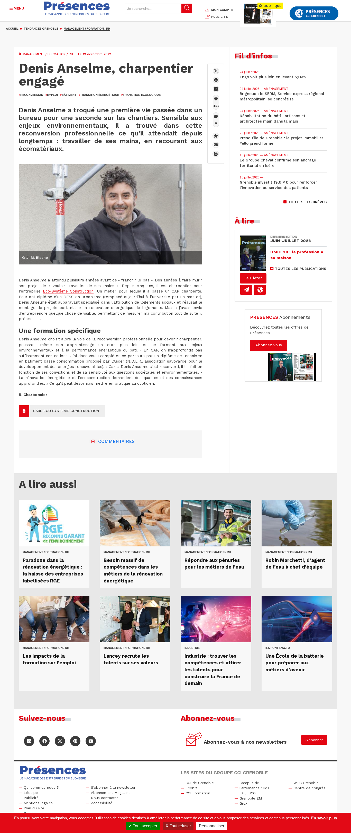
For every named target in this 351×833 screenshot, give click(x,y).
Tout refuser (180, 826)
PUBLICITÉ (219, 17)
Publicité (31, 798)
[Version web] (260, 290)
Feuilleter (253, 278)
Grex (243, 803)
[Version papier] (246, 290)
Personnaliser (211, 826)
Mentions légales (38, 803)
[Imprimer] (216, 154)
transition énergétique (99, 94)
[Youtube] (91, 741)
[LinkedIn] (29, 741)
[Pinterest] (75, 741)
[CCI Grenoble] (314, 13)
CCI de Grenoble (200, 783)
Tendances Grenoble (41, 28)
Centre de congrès (309, 788)
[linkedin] (216, 89)
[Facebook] (216, 80)
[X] (216, 71)
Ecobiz (191, 788)
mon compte (222, 10)
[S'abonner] (194, 740)
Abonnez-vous (268, 345)
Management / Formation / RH (87, 28)
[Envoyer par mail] (216, 145)
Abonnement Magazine (111, 793)
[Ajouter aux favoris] (216, 136)
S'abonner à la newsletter (113, 787)
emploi (51, 94)
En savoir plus (324, 818)
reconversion (31, 94)
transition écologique (141, 94)
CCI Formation (198, 793)
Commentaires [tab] (116, 441)
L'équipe (31, 793)
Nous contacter (104, 798)
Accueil (12, 28)
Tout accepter (144, 826)
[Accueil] (76, 8)
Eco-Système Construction (68, 291)
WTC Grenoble (306, 783)
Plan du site (34, 808)
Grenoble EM (250, 798)
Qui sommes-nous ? (41, 787)
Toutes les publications (300, 269)
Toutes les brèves (307, 202)
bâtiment (68, 94)
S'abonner (314, 740)
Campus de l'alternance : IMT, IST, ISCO (255, 788)
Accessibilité (101, 803)
